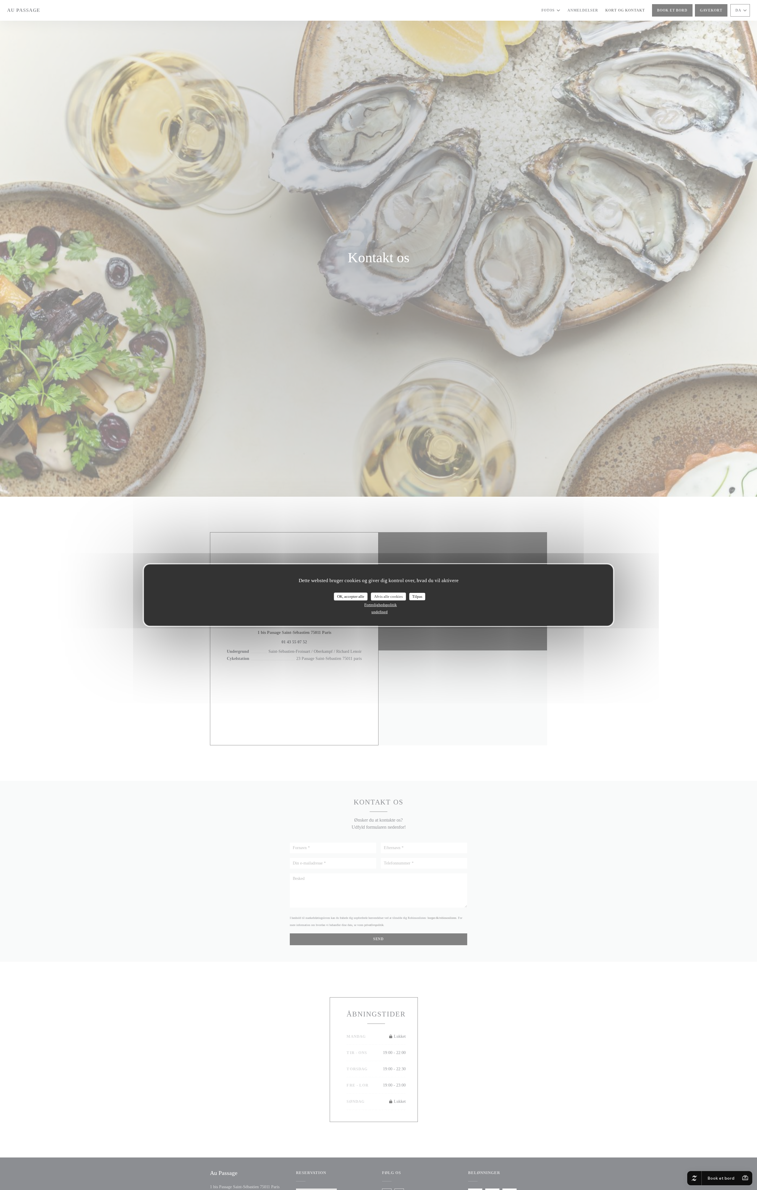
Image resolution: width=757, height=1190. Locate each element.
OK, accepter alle (350, 596)
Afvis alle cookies (388, 596)
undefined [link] (379, 612)
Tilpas (417, 596)
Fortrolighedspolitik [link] (380, 605)
